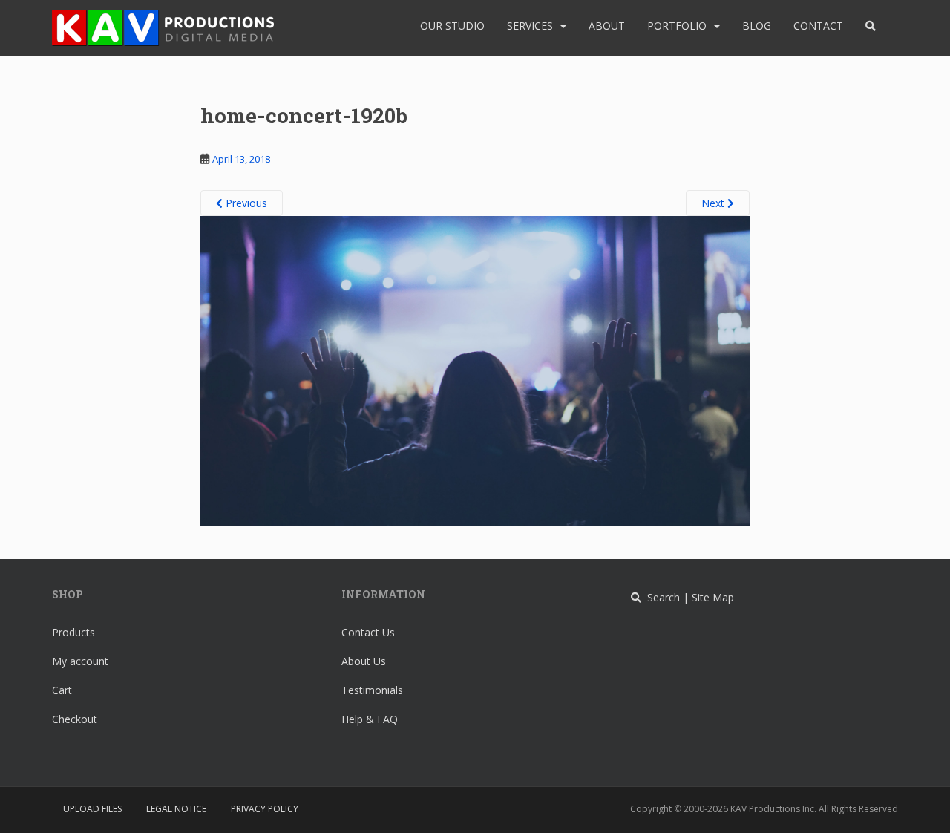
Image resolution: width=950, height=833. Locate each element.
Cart (62, 690)
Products (73, 632)
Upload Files (92, 809)
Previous (245, 203)
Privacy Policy (264, 809)
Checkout (74, 719)
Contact (818, 26)
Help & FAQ (369, 719)
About (607, 26)
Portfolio (677, 26)
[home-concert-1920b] (475, 370)
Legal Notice (176, 809)
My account (80, 661)
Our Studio (452, 26)
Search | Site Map (687, 597)
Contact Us (368, 632)
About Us (363, 661)
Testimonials (372, 690)
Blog (756, 26)
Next (714, 203)
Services (530, 26)
